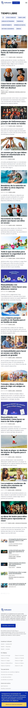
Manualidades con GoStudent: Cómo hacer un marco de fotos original (13, 419)
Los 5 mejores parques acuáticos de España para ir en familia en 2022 (13, 320)
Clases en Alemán (19, 655)
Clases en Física (5, 658)
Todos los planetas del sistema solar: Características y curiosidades (17, 564)
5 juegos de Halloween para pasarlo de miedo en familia (13, 122)
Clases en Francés (19, 658)
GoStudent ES (12, 586)
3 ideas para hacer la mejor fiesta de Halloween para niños (13, 52)
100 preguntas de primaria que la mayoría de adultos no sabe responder (18, 541)
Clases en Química (5, 665)
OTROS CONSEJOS (20, 258)
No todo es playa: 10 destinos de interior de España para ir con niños (14, 452)
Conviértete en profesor (7, 679)
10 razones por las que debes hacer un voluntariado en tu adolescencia (14, 154)
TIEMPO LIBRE (12, 57)
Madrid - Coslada (5, 649)
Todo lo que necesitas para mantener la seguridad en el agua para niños (13, 254)
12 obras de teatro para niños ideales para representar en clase (14, 518)
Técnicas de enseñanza (7, 674)
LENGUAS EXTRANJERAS (21, 523)
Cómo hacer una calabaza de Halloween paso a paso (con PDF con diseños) (14, 85)
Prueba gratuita (8, 625)
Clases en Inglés (19, 660)
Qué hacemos (4, 686)
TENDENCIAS (19, 57)
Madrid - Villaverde (5, 646)
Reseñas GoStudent (6, 688)
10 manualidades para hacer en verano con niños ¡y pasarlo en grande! (13, 353)
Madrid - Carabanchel (6, 644)
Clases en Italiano (19, 663)
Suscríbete (16, 2)
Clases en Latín (19, 665)
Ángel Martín (12, 567)
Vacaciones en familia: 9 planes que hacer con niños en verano (13, 221)
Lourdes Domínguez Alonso (15, 543)
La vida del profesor (6, 677)
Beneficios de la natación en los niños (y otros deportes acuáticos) (13, 187)
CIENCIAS (18, 567)
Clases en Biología (5, 655)
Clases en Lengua (5, 660)
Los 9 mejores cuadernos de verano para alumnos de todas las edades (13, 485)
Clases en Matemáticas (7, 663)
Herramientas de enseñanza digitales (10, 672)
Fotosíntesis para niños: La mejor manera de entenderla (17, 573)
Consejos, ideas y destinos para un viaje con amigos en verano (13, 386)
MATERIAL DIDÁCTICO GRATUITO (16, 577)
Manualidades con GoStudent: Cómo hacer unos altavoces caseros (14, 287)
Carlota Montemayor (14, 554)
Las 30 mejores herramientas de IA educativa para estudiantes (17, 584)
